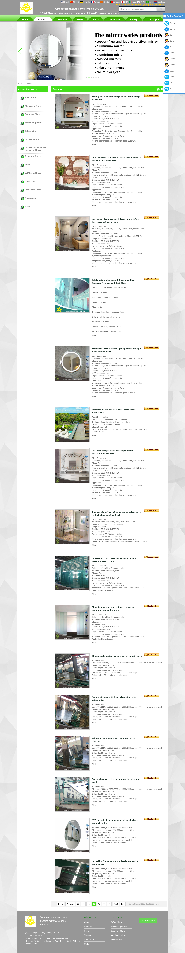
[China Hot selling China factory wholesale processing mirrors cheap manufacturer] (72, 876)
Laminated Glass (33, 190)
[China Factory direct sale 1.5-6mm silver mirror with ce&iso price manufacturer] (72, 712)
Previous (70, 904)
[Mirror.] (92, 79)
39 (78, 904)
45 (109, 904)
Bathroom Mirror (33, 114)
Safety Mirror (31, 131)
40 (83, 904)
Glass (27, 164)
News (80, 19)
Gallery (87, 944)
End (122, 904)
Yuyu (171, 71)
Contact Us (114, 19)
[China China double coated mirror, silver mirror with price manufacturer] (72, 670)
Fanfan (172, 59)
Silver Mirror (31, 97)
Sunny (172, 23)
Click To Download (148, 921)
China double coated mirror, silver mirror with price (117, 656)
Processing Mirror (33, 123)
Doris (171, 41)
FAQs (96, 19)
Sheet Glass (31, 181)
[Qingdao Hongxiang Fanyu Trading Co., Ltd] (26, 13)
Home (25, 19)
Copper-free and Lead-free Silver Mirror (36, 149)
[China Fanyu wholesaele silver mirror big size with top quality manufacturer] (72, 794)
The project (153, 19)
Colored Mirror (32, 139)
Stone (172, 83)
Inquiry (133, 19)
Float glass (30, 198)
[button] (86, 77)
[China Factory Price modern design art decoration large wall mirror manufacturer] (72, 111)
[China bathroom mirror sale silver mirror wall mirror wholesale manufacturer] (72, 753)
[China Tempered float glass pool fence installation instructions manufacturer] (72, 424)
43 (99, 904)
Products (43, 19)
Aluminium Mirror (33, 106)
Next (116, 904)
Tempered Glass (33, 156)
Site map (88, 935)
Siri (170, 35)
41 (89, 904)
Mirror (27, 206)
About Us (62, 19)
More (94, 145)
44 (104, 904)
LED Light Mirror (33, 173)
